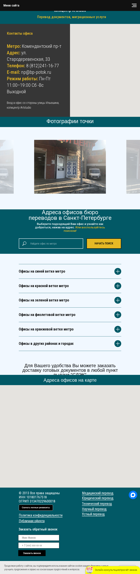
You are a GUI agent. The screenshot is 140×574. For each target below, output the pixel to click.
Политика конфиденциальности (40, 515)
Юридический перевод (97, 498)
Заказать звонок (32, 553)
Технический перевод (97, 504)
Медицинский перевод (97, 493)
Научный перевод (94, 509)
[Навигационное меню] (134, 5)
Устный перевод (93, 514)
